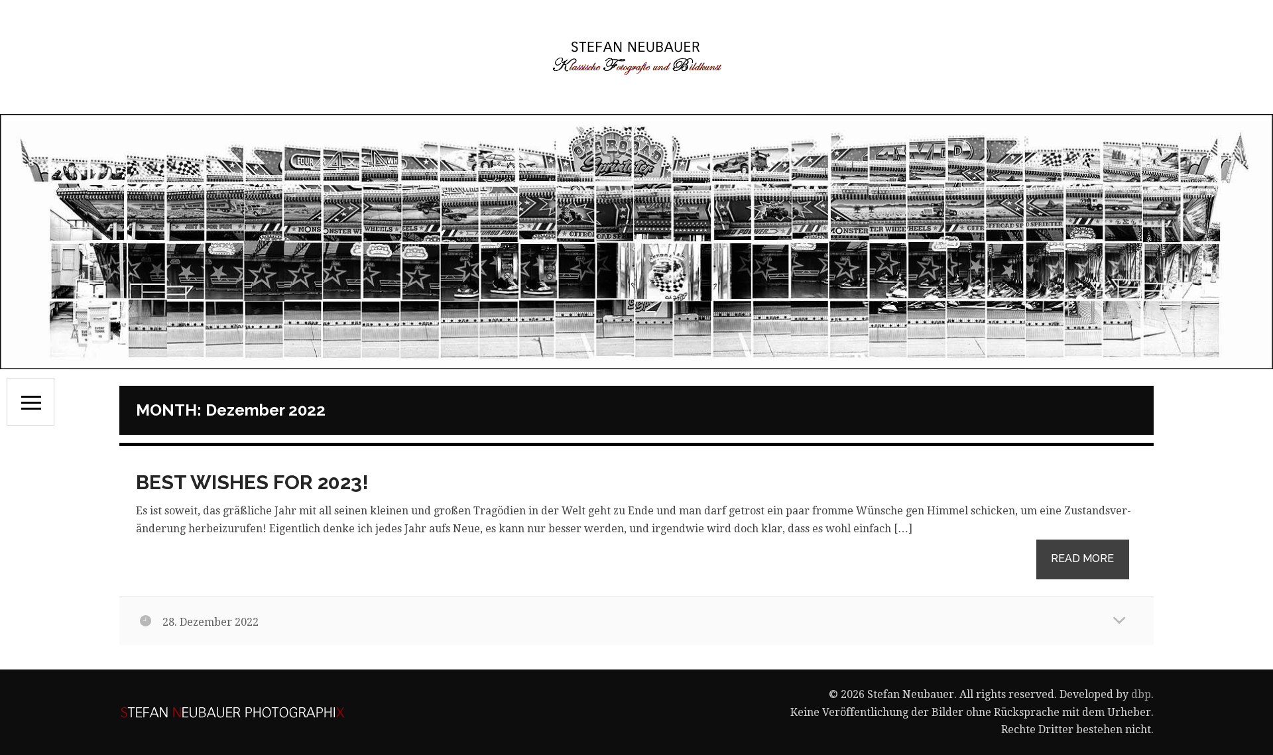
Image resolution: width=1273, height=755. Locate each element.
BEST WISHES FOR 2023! (252, 482)
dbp (1141, 694)
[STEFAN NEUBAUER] (636, 57)
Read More (1082, 558)
